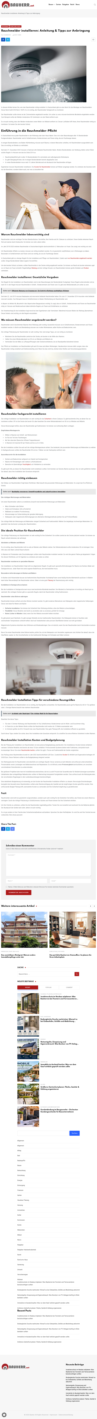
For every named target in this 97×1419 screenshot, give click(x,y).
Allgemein (20, 1141)
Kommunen (21, 1220)
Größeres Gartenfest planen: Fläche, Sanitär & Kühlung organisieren (39, 1308)
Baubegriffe (21, 1160)
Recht (72, 4)
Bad (42, 1016)
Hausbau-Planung (47, 994)
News (78, 4)
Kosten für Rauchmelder (42, 167)
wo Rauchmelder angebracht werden (80, 258)
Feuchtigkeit (27, 464)
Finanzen (20, 1190)
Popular (48, 987)
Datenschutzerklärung (66, 1415)
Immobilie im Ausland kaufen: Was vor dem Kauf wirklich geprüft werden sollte (43, 1303)
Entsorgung (21, 1185)
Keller (19, 1215)
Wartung (34, 268)
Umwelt (19, 1270)
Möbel (19, 1235)
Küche (19, 1225)
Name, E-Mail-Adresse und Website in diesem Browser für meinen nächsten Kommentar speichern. (41, 887)
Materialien (57, 994)
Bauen (51, 4)
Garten (58, 4)
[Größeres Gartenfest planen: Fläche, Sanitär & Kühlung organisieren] (28, 1094)
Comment (69, 987)
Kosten (65, 755)
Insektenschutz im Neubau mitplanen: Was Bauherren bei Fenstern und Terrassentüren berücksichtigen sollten (59, 999)
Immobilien (4, 951)
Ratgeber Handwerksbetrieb (50, 1107)
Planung (50, 580)
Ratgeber (65, 4)
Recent (27, 987)
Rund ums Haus (14, 951)
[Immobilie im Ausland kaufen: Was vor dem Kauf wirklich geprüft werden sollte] (28, 1071)
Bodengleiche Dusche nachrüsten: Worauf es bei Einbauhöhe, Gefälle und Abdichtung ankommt (59, 1021)
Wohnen (20, 1279)
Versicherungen (22, 1274)
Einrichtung (53, 951)
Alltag (43, 1084)
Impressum (53, 1415)
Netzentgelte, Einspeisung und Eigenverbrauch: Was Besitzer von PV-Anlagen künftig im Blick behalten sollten (60, 1044)
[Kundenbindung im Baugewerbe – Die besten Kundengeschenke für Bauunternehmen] (28, 1116)
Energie (43, 1039)
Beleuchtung (21, 1170)
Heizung (20, 1205)
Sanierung (47, 1016)
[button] (90, 906)
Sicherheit (47, 419)
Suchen (74, 1133)
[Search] (95, 4)
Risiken (86, 268)
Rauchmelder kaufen (28, 750)
